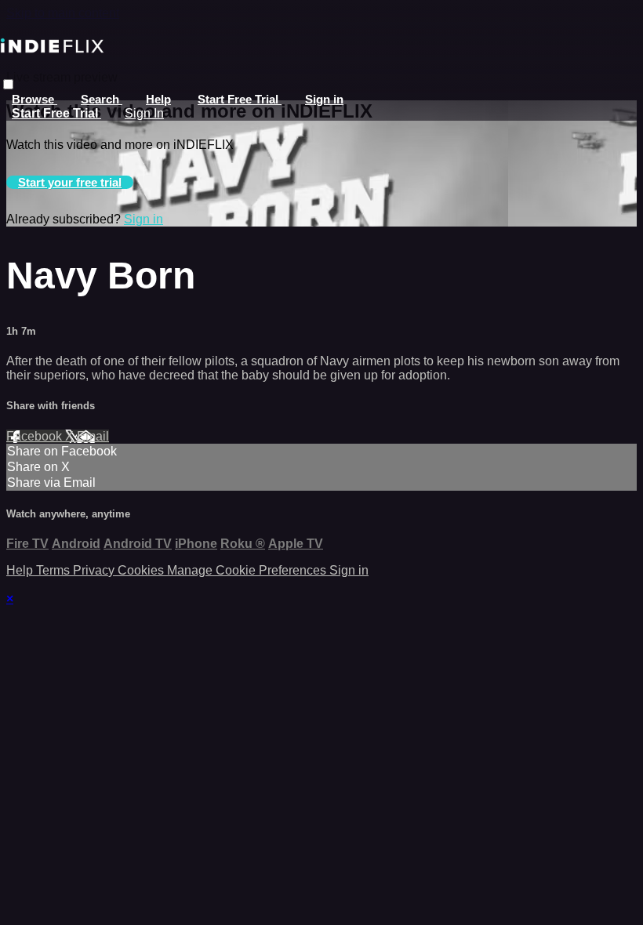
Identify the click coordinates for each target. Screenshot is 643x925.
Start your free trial (70, 182)
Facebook (35, 436)
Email (93, 436)
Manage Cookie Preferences (248, 570)
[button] (8, 84)
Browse (34, 99)
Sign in (324, 99)
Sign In (144, 113)
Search (101, 99)
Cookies (142, 570)
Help (158, 99)
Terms (54, 570)
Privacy (95, 570)
